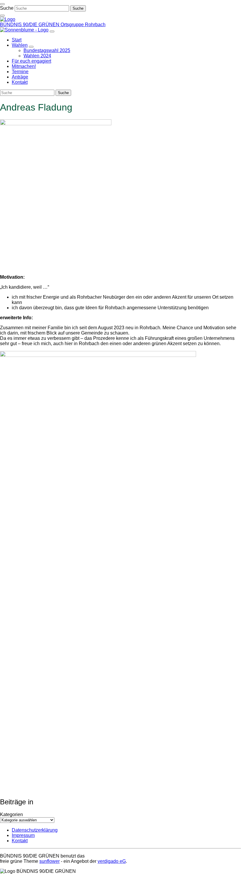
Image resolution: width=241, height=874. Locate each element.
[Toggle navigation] (2, 4)
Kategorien (11, 814)
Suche (7, 8)
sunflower (49, 861)
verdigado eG (112, 861)
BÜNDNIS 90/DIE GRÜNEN (30, 24)
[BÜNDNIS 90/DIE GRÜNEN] (7, 19)
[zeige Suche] (2, 15)
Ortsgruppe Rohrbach (83, 24)
